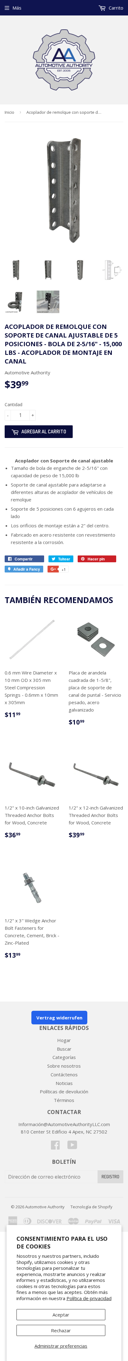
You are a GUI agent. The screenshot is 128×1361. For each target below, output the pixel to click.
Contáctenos (64, 1074)
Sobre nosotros (64, 1066)
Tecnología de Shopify (91, 1207)
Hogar (64, 1040)
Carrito (115, 8)
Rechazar (61, 1330)
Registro (110, 1176)
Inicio (9, 112)
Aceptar (61, 1315)
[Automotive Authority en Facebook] (55, 1147)
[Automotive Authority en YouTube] (72, 1147)
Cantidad (13, 404)
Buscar (64, 1049)
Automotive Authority (45, 1207)
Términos (64, 1100)
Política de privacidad (89, 1298)
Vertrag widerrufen (59, 1017)
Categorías (64, 1057)
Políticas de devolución (64, 1091)
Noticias (64, 1083)
